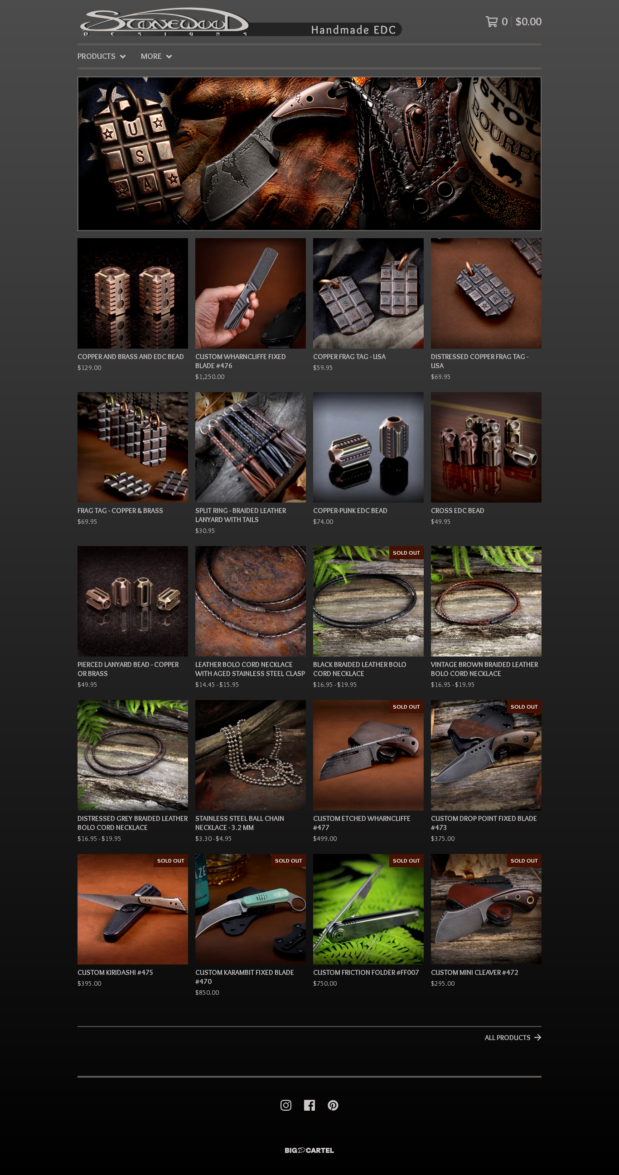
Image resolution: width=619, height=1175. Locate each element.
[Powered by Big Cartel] (309, 1150)
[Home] (239, 21)
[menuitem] (101, 56)
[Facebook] (309, 1105)
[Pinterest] (333, 1105)
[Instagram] (285, 1105)
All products (508, 1037)
